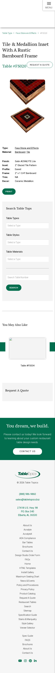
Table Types (12, 218)
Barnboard (20, 152)
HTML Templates (27, 568)
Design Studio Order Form (27, 555)
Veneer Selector (27, 628)
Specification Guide (27, 615)
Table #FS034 (27, 365)
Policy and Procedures (27, 585)
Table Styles (12, 235)
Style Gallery (27, 623)
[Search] (37, 7)
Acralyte (27, 529)
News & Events (27, 581)
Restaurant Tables (27, 602)
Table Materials (14, 251)
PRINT (9, 191)
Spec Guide (27, 636)
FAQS (27, 640)
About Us (27, 525)
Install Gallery (27, 572)
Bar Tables (27, 542)
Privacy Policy (27, 589)
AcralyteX (27, 534)
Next (52, 346)
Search (27, 606)
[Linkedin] (35, 661)
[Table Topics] (12, 7)
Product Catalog (27, 593)
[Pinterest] (30, 661)
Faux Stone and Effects (26, 33)
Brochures (27, 546)
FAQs (27, 559)
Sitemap (27, 610)
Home (28, 564)
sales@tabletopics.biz (28, 499)
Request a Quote (40, 65)
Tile (28, 152)
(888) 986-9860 (27, 494)
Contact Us (28, 451)
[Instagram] (25, 661)
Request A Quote (27, 598)
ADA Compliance (27, 538)
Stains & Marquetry (27, 619)
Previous (2, 346)
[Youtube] (20, 661)
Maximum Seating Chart (27, 576)
